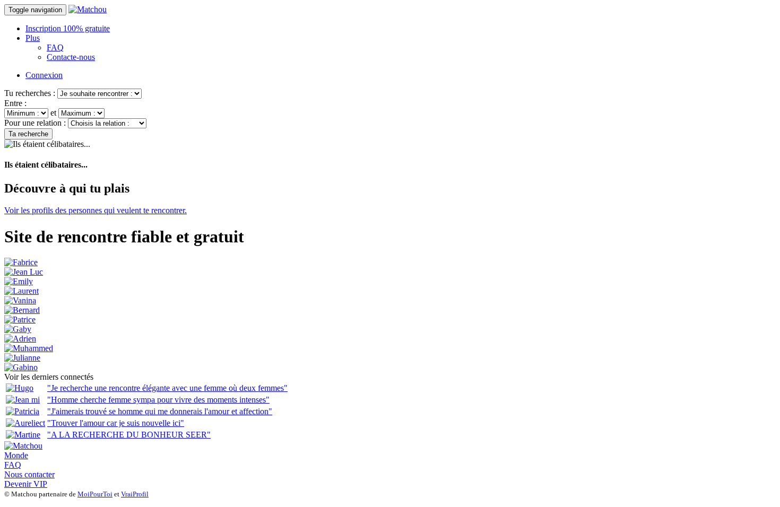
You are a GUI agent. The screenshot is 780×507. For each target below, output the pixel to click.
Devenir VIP (25, 483)
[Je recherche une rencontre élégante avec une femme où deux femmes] (19, 387)
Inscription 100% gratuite (67, 28)
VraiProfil (135, 494)
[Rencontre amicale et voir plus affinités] (21, 290)
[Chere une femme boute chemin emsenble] (21, 262)
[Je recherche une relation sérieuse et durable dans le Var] (20, 319)
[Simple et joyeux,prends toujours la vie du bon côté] (21, 367)
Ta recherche (28, 134)
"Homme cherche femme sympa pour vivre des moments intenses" (158, 399)
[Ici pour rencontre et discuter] (17, 329)
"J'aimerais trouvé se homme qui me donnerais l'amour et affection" (159, 411)
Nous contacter (29, 474)
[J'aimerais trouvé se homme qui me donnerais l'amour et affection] (22, 411)
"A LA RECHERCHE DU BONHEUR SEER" (129, 434)
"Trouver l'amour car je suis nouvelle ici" (115, 422)
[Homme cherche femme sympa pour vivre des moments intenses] (23, 399)
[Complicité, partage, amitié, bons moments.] (22, 309)
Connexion (44, 75)
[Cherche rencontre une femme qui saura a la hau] (20, 338)
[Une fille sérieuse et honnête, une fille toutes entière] (18, 281)
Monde (16, 455)
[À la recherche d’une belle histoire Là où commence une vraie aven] (20, 300)
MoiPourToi (94, 494)
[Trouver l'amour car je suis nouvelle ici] (25, 422)
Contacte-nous (71, 57)
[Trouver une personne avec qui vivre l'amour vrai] (28, 348)
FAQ (55, 47)
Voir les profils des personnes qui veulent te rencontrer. (95, 210)
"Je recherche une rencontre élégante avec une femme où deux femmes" (167, 387)
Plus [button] (32, 37)
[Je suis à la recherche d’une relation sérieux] (22, 357)
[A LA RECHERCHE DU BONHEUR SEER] (23, 434)
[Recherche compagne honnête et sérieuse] (23, 271)
